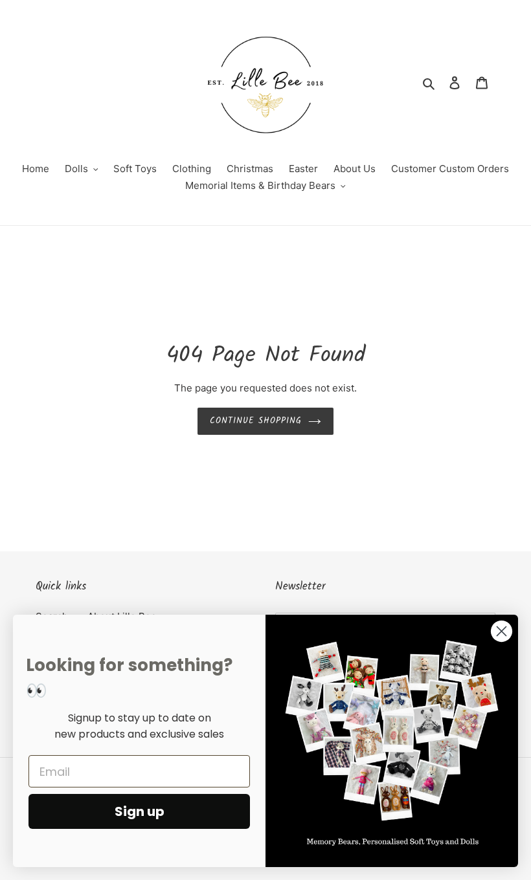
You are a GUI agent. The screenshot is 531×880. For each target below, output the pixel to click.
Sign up (139, 811)
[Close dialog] (501, 631)
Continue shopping (256, 421)
